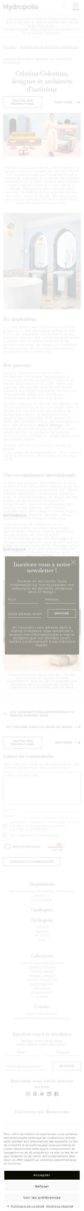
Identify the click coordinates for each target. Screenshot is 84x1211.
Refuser (42, 1186)
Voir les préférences (42, 1198)
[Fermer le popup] (73, 562)
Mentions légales (59, 1206)
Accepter (41, 1175)
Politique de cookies (27, 1206)
